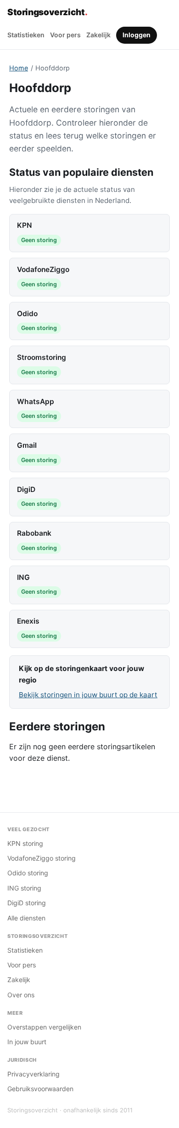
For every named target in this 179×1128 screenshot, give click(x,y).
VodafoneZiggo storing (41, 858)
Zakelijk (98, 35)
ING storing (24, 888)
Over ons (20, 995)
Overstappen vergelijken (44, 1027)
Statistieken (26, 35)
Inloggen (137, 35)
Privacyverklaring (33, 1074)
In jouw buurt (26, 1042)
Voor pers (65, 35)
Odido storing (27, 873)
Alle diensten (26, 918)
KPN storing (25, 843)
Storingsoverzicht (47, 12)
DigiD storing (26, 903)
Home (18, 68)
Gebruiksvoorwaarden (40, 1089)
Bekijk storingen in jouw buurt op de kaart (88, 694)
